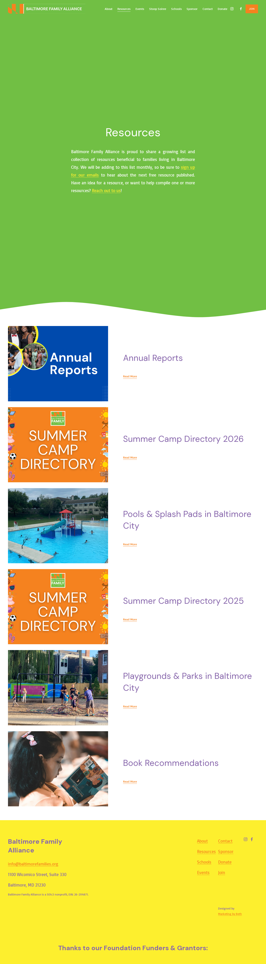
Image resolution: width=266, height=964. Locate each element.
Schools (176, 9)
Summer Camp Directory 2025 (183, 600)
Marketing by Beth (230, 914)
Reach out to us (106, 190)
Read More (130, 376)
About (108, 9)
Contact (208, 9)
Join (221, 872)
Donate (222, 9)
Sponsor (192, 9)
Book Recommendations (171, 762)
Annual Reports (153, 357)
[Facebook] (241, 9)
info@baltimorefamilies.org (33, 864)
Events (140, 9)
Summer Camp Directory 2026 (183, 438)
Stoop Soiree (157, 9)
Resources (123, 9)
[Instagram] (232, 9)
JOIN (252, 9)
